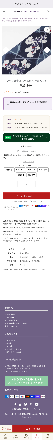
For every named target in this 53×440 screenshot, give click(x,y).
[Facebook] (15, 404)
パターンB (31, 170)
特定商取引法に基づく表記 (16, 323)
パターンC (43, 170)
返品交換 (8, 343)
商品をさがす (10, 314)
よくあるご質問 (11, 320)
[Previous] (6, 50)
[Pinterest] (31, 404)
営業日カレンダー (12, 326)
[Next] (47, 50)
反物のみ (9, 170)
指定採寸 (21, 175)
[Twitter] (25, 404)
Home (4, 19)
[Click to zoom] (47, 29)
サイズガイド (10, 340)
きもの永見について (13, 317)
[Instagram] (20, 404)
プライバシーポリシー (14, 349)
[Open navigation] (5, 11)
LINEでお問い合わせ (13, 352)
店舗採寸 (31, 175)
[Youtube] (37, 404)
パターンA (20, 170)
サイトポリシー (11, 346)
